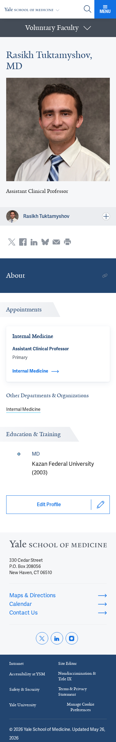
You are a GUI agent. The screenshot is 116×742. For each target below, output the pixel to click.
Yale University (22, 704)
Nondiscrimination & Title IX (77, 676)
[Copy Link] (105, 276)
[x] (42, 638)
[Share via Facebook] (23, 242)
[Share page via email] (56, 242)
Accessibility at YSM (27, 674)
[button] (58, 28)
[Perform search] (87, 9)
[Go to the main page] (33, 9)
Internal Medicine (23, 409)
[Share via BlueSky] (45, 242)
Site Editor (67, 663)
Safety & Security (24, 689)
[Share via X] (11, 242)
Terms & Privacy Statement (72, 691)
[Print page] (67, 242)
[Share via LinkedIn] (34, 242)
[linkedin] (57, 638)
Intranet (16, 663)
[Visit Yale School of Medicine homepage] (58, 545)
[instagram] (72, 638)
